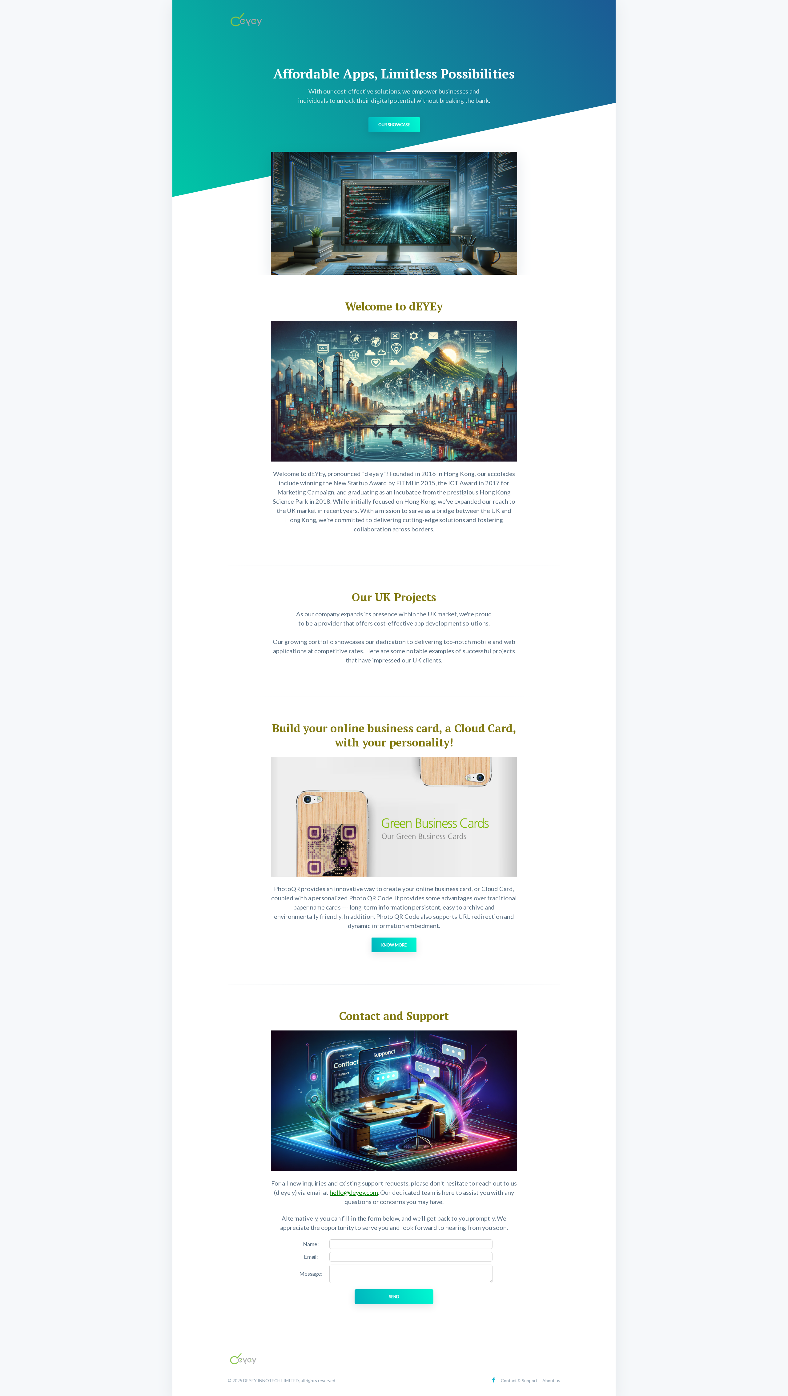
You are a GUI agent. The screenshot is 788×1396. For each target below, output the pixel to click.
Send (394, 1296)
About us (551, 1380)
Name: (311, 1244)
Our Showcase (394, 124)
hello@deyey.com (354, 1192)
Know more (394, 944)
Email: (311, 1256)
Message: (311, 1273)
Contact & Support (519, 1380)
